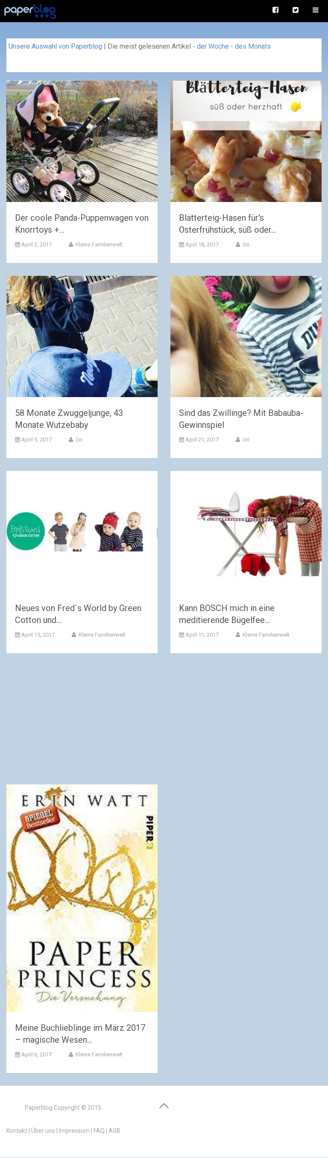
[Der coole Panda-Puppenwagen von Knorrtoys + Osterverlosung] (82, 143)
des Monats (253, 46)
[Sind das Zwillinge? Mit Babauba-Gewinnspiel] (246, 338)
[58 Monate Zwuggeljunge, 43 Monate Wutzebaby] (82, 338)
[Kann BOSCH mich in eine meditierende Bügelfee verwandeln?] (246, 533)
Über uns (43, 1130)
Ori (245, 244)
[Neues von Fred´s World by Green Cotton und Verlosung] (82, 533)
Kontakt (16, 1130)
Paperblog (39, 1107)
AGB (114, 1130)
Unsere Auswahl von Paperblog (55, 46)
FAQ (99, 1130)
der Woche (213, 46)
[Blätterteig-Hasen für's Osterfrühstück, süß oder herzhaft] (246, 143)
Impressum (74, 1130)
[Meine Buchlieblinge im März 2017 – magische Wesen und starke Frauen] (82, 899)
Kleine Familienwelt (98, 244)
